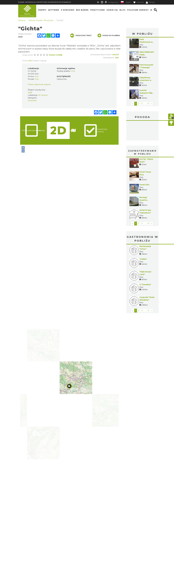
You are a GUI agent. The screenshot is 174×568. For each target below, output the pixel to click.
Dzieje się (112, 10)
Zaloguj (152, 2)
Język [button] (128, 2)
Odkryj (42, 10)
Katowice (142, 130)
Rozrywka (32, 100)
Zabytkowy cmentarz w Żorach (145, 80)
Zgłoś (115, 54)
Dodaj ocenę (55, 55)
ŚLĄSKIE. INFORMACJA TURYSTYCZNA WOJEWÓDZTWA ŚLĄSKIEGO (44, 2)
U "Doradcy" (145, 284)
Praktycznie (97, 10)
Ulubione (140, 2)
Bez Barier (82, 10)
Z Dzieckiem (67, 10)
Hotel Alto (144, 185)
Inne (73, 71)
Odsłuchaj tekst (83, 35)
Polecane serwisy (138, 10)
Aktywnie (53, 10)
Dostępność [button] (113, 2)
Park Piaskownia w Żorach (146, 42)
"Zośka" (143, 259)
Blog (122, 10)
